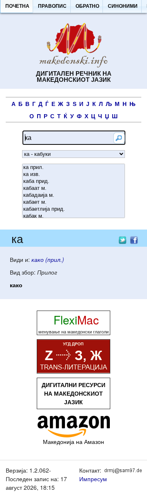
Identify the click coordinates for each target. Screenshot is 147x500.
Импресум (93, 479)
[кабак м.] (73, 216)
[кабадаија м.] (73, 195)
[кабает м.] (73, 202)
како (16, 285)
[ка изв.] (73, 174)
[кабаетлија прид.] (73, 209)
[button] (17, 6)
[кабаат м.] (73, 188)
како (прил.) (47, 259)
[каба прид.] (73, 181)
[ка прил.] (73, 167)
